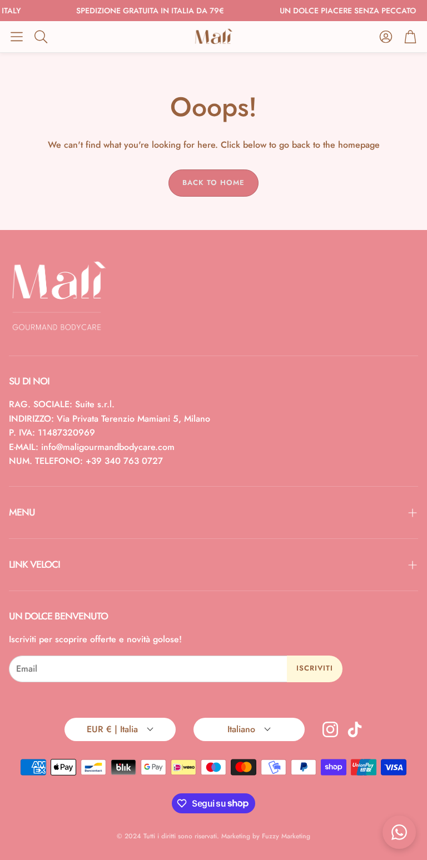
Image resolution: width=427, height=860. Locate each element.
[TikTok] (355, 729)
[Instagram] (330, 729)
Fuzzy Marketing (286, 836)
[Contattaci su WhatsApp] (399, 832)
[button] (16, 36)
